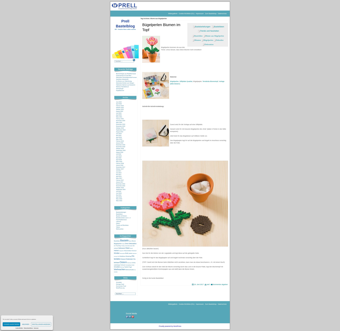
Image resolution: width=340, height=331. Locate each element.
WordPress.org (120, 288)
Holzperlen (121, 250)
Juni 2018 (119, 156)
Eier (115, 245)
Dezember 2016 (120, 184)
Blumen (134, 241)
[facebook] (127, 316)
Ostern (118, 223)
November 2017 (120, 167)
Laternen (118, 221)
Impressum (36, 328)
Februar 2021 (120, 118)
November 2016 (120, 185)
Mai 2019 (118, 135)
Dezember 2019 (120, 124)
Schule (132, 265)
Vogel (130, 267)
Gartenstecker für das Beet (123, 75)
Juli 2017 (118, 171)
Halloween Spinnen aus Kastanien (125, 85)
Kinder (116, 253)
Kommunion (122, 253)
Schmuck (123, 265)
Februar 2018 (120, 163)
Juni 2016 (119, 193)
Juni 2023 (119, 102)
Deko (126, 243)
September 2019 (120, 130)
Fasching (118, 245)
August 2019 (119, 131)
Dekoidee (220, 40)
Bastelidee (117, 241)
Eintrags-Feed (120, 284)
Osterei (123, 259)
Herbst (116, 250)
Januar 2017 (119, 182)
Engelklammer (120, 90)
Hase (127, 248)
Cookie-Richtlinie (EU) (186, 13)
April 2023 (119, 104)
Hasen (131, 248)
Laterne (130, 253)
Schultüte (117, 267)
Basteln (124, 240)
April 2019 (119, 137)
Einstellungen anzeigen (41, 324)
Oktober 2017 (120, 169)
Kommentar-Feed (121, 286)
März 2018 (119, 161)
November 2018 (120, 146)
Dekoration (132, 243)
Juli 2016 (118, 191)
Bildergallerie (172, 13)
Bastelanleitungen (121, 212)
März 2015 (119, 200)
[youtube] (132, 316)
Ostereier (129, 259)
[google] (130, 316)
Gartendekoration (128, 245)
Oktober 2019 (120, 128)
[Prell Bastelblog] (124, 6)
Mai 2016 (118, 195)
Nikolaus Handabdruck (122, 86)
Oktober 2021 (120, 109)
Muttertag (128, 256)
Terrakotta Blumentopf (210, 81)
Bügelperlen (118, 243)
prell (207, 284)
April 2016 (119, 197)
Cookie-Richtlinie (19, 328)
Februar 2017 (120, 180)
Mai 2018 (118, 158)
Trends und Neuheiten (122, 225)
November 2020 (120, 120)
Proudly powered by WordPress (170, 326)
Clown (123, 243)
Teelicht (126, 267)
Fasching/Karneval (121, 219)
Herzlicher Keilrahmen (122, 79)
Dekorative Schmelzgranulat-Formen (126, 77)
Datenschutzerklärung (28, 328)
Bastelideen (119, 214)
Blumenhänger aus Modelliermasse (126, 73)
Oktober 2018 (120, 148)
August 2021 (119, 111)
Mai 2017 (118, 174)
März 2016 (119, 199)
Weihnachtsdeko (130, 269)
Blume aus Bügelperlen (214, 36)
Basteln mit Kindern (121, 216)
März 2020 (119, 122)
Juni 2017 (119, 172)
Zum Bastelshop (210, 13)
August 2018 (119, 152)
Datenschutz (222, 13)
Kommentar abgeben (220, 284)
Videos (118, 227)
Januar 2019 (119, 143)
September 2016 (120, 189)
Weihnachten (119, 229)
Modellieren (122, 256)
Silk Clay (122, 267)
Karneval (134, 250)
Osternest (129, 262)
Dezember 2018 (120, 145)
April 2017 (119, 176)
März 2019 (119, 139)
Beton (130, 241)
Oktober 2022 (120, 107)
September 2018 (120, 150)
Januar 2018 (119, 165)
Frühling (122, 245)
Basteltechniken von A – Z (123, 217)
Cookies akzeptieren (11, 324)
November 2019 (120, 126)
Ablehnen (25, 324)
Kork (126, 253)
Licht (118, 256)
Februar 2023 (120, 105)
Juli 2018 (118, 154)
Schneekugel (119, 88)
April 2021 (119, 115)
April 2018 (119, 159)
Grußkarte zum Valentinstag (124, 81)
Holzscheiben (127, 250)
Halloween (121, 248)
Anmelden (119, 282)
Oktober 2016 (120, 187)
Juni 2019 (119, 133)
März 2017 (119, 178)
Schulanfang (128, 265)
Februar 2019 (120, 141)
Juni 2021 (119, 113)
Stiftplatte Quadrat (185, 81)
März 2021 (119, 117)
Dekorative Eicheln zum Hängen (125, 83)
